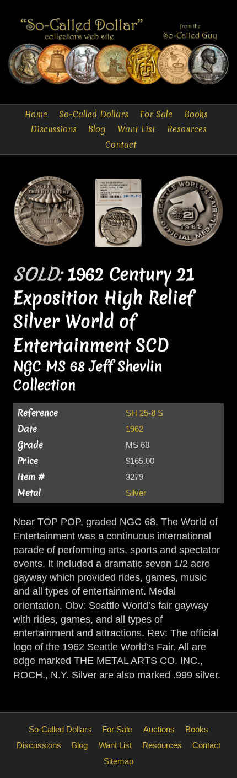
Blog (96, 129)
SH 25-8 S (144, 413)
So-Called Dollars (93, 114)
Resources (187, 129)
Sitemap (118, 761)
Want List (136, 129)
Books (196, 114)
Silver (136, 493)
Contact (121, 144)
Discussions (53, 129)
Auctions (159, 729)
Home (36, 114)
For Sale (156, 114)
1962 (134, 429)
